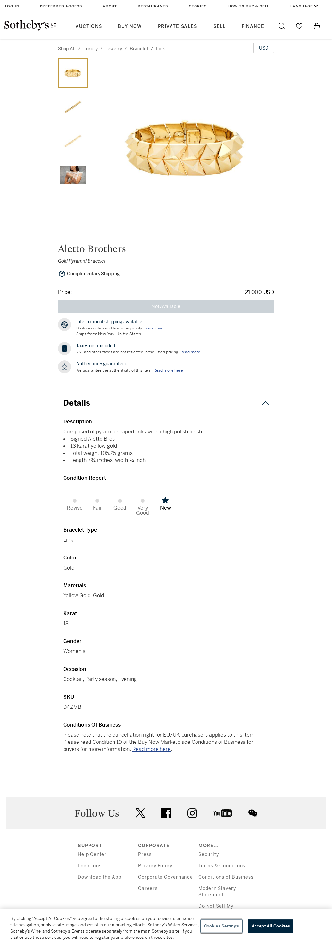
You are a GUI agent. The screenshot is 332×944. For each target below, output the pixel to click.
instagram (192, 813)
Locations (89, 866)
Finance (253, 26)
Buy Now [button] (130, 26)
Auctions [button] (89, 26)
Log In (12, 6)
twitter (140, 813)
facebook (166, 813)
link (160, 49)
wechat (252, 813)
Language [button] (301, 6)
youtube (222, 813)
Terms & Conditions (221, 866)
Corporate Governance (165, 877)
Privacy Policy (155, 866)
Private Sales (177, 26)
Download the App (99, 877)
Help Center (92, 854)
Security (208, 854)
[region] (166, 926)
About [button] (110, 6)
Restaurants (153, 6)
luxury (90, 49)
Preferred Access (61, 6)
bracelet (139, 49)
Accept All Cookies (271, 926)
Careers (148, 888)
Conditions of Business (226, 877)
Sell (219, 26)
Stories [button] (198, 6)
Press (145, 854)
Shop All (67, 49)
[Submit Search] (282, 26)
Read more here (151, 749)
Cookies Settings (221, 926)
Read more (190, 352)
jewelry (113, 49)
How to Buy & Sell (248, 6)
